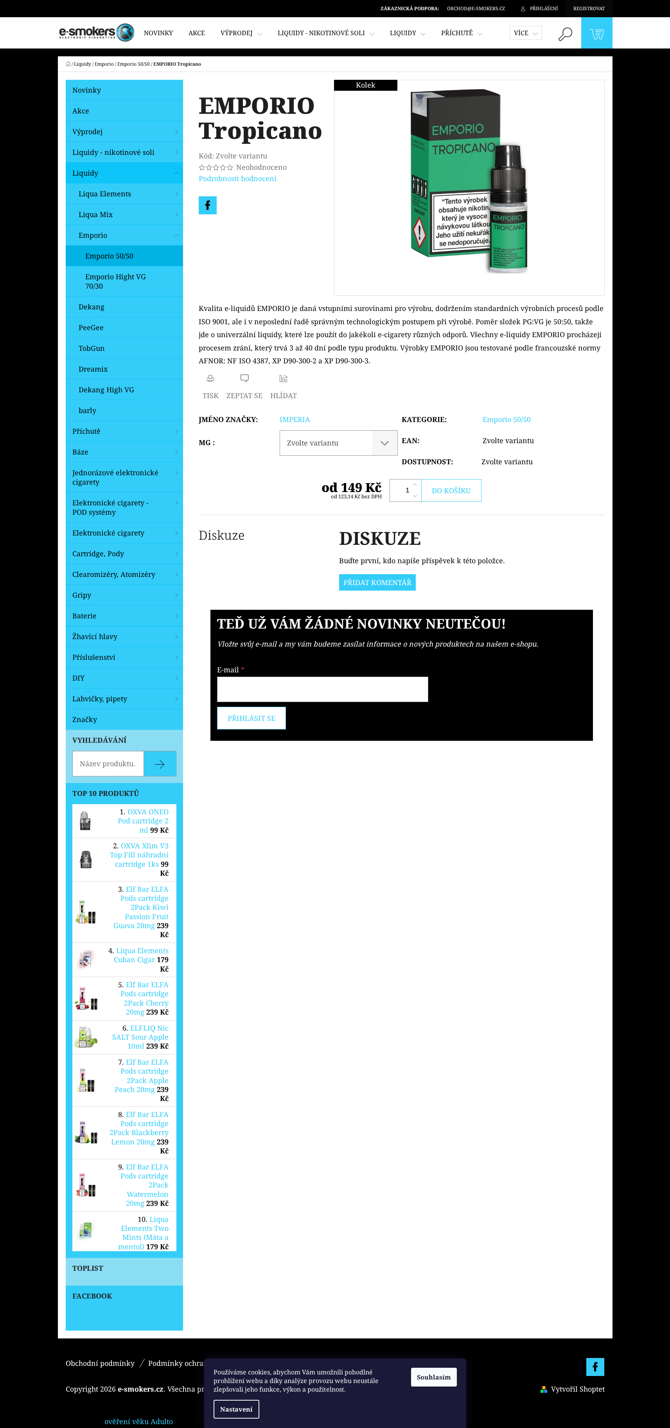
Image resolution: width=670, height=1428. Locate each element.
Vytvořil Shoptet (578, 1389)
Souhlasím (434, 1377)
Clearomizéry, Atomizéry (113, 574)
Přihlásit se (251, 718)
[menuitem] (158, 32)
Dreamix (93, 369)
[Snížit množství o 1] (415, 495)
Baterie (84, 615)
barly (87, 410)
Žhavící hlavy (94, 636)
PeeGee (91, 327)
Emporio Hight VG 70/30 (115, 281)
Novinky (86, 90)
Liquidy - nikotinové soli (113, 152)
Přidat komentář (377, 582)
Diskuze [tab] (221, 535)
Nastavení (236, 1409)
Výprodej (87, 131)
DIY (78, 678)
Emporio (93, 235)
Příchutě (86, 431)
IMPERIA (295, 419)
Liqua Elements (105, 193)
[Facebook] (208, 205)
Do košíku (451, 490)
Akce (80, 110)
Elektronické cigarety (108, 532)
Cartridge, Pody (98, 553)
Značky (84, 719)
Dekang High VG (106, 389)
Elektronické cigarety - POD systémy (110, 507)
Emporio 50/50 (109, 255)
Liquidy (85, 173)
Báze (80, 451)
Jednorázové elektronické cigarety (115, 477)
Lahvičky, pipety (99, 698)
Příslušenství (93, 657)
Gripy (81, 595)
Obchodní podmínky (100, 1363)
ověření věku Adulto (138, 1421)
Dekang (91, 306)
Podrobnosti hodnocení (238, 178)
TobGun (92, 348)
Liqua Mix (96, 214)
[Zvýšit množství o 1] (415, 485)
